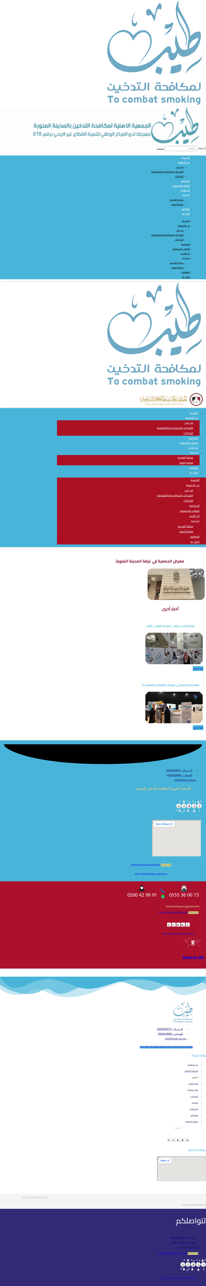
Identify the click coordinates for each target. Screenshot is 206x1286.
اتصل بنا (186, 213)
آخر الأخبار (185, 253)
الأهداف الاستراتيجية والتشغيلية (167, 171)
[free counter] (189, 812)
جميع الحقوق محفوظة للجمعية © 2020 (151, 874)
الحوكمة (185, 244)
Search (202, 149)
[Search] (160, 149)
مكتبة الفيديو (176, 199)
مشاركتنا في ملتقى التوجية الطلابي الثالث (170, 625)
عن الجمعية (184, 162)
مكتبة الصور (177, 204)
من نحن (179, 167)
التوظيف (185, 272)
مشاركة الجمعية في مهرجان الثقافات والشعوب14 (170, 684)
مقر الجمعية (193, 957)
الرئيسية (186, 221)
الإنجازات (179, 176)
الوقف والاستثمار (181, 249)
